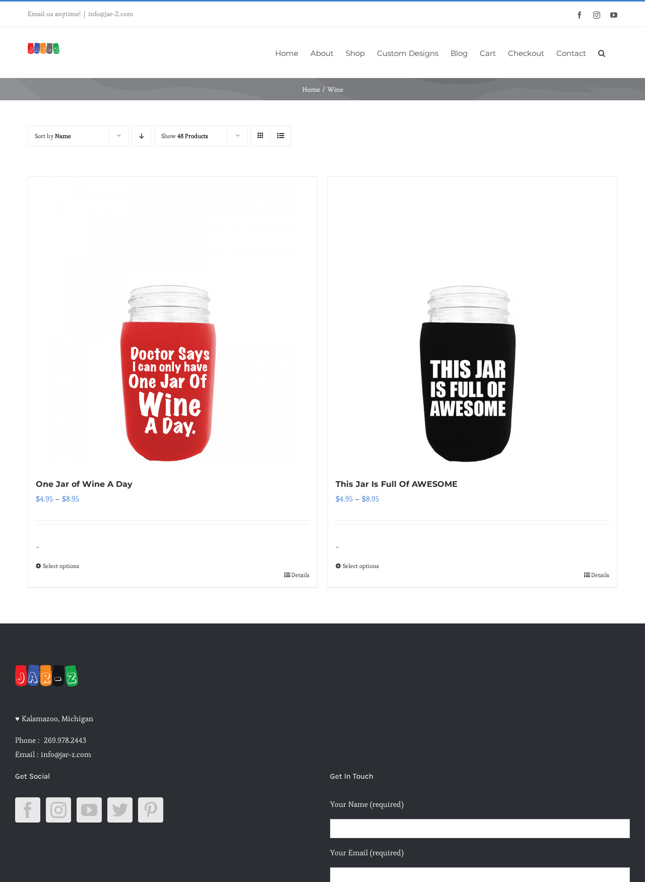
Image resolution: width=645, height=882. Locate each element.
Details (300, 575)
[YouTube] (89, 810)
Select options (61, 566)
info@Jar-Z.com (110, 14)
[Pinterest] (150, 810)
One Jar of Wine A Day (84, 484)
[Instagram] (58, 810)
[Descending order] (141, 135)
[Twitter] (120, 810)
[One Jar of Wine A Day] (172, 322)
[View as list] (280, 136)
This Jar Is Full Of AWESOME (397, 484)
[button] (601, 52)
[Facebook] (27, 810)
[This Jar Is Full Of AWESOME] (472, 322)
